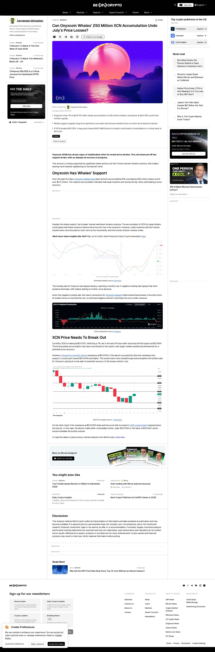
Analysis (55, 20)
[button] (25, 605)
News (147, 599)
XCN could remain (138, 425)
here (143, 236)
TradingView (117, 420)
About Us (128, 608)
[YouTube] (54, 37)
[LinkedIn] (71, 37)
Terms (168, 643)
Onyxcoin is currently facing (74, 355)
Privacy (176, 643)
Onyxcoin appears (114, 295)
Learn (147, 604)
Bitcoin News (171, 604)
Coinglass (117, 332)
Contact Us (129, 604)
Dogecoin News (172, 623)
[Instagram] (77, 37)
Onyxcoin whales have (85, 179)
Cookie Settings (199, 643)
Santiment (117, 281)
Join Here (38, 122)
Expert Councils (151, 612)
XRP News (170, 599)
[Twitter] (60, 37)
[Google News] (204, 585)
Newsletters (150, 616)
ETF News (170, 636)
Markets (63, 20)
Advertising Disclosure (195, 606)
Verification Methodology (192, 600)
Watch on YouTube (178, 194)
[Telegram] (66, 37)
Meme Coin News (173, 632)
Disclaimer (185, 643)
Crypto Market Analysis (172, 609)
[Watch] (189, 173)
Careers (127, 612)
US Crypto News (172, 619)
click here (120, 437)
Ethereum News (172, 615)
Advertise (128, 599)
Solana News (171, 627)
